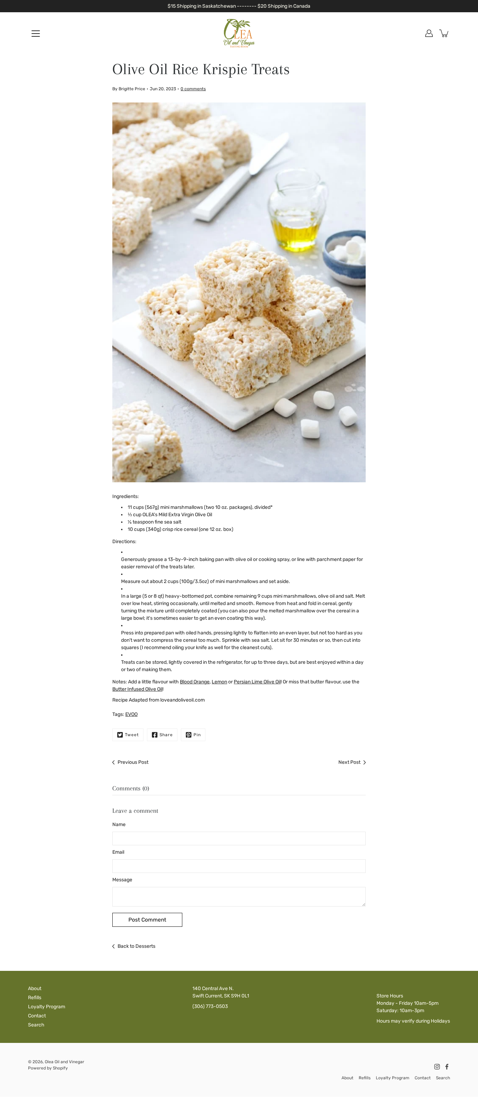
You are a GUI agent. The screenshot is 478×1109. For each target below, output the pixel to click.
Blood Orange (195, 682)
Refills (34, 998)
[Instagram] (437, 1066)
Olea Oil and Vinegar (64, 1061)
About (34, 988)
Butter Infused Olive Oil (137, 689)
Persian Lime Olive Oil (257, 682)
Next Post (349, 762)
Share (166, 734)
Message (122, 880)
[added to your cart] (444, 33)
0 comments (193, 88)
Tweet (132, 734)
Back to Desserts (136, 946)
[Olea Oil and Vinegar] (239, 33)
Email (118, 852)
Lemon (219, 682)
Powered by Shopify (48, 1068)
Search (36, 1025)
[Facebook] (447, 1066)
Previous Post (133, 762)
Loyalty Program (46, 1007)
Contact (37, 1016)
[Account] (429, 33)
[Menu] (35, 33)
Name (119, 824)
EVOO (131, 714)
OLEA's (149, 515)
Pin (197, 734)
